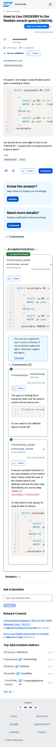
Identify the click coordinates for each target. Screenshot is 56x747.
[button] (28, 53)
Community (20, 4)
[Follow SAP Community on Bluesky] (25, 707)
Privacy (14, 716)
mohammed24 (20, 39)
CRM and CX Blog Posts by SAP (21, 628)
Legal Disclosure (42, 724)
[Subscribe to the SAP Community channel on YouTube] (30, 707)
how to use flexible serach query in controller (26, 634)
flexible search (10, 160)
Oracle (22, 160)
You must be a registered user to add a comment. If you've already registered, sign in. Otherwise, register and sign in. (27, 346)
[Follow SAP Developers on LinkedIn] (36, 707)
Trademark (14, 732)
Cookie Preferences (14, 740)
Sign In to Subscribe (37, 26)
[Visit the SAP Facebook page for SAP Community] (20, 707)
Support (42, 732)
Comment (45, 171)
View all (7, 692)
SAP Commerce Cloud (13, 66)
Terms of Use (42, 716)
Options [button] (51, 26)
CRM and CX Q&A (13, 11)
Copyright (14, 724)
